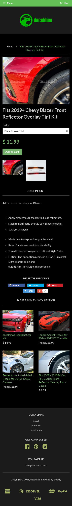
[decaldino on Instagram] (45, 447)
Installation (36, 430)
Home (10, 46)
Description (35, 190)
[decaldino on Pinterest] (36, 447)
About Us (36, 425)
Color (6, 124)
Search (36, 421)
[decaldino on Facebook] (27, 447)
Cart (66, 3)
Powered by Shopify (51, 479)
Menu (10, 3)
